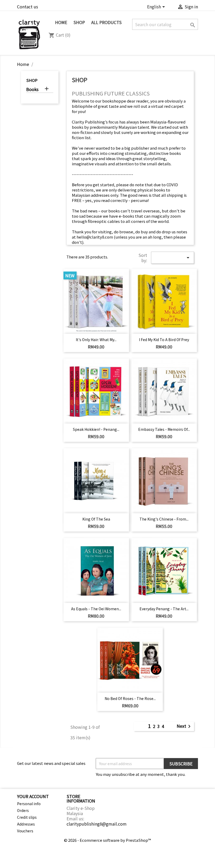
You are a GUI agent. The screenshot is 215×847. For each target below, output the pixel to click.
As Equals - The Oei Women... (96, 608)
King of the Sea (96, 519)
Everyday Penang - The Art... (164, 608)
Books (32, 89)
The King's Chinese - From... (164, 519)
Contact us (27, 6)
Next (184, 726)
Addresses (26, 824)
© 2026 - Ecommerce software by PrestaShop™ (107, 840)
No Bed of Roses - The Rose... (130, 698)
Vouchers (25, 830)
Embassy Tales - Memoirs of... (164, 429)
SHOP (79, 22)
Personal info (29, 803)
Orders (23, 810)
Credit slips (27, 817)
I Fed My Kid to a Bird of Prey (164, 339)
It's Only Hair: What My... (96, 339)
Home (61, 22)
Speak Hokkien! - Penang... (96, 429)
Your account (33, 796)
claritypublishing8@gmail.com (97, 824)
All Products (106, 22)
